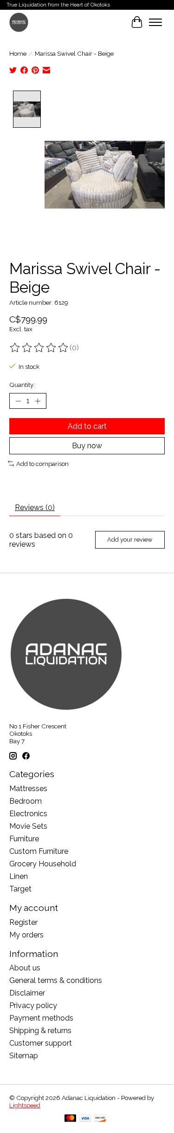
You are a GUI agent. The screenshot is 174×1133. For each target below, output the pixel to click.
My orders (26, 934)
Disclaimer (27, 993)
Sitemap (23, 1055)
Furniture (24, 838)
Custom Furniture (38, 851)
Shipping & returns (40, 1030)
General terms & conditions (55, 980)
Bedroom (25, 801)
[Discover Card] (100, 1118)
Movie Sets (28, 826)
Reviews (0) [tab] (35, 507)
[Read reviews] (39, 348)
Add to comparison (42, 463)
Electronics (28, 813)
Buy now (87, 445)
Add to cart (87, 426)
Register (23, 922)
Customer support (40, 1043)
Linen (18, 876)
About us (24, 967)
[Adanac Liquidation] (18, 22)
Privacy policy (33, 1005)
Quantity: (22, 384)
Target (20, 888)
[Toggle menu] (155, 22)
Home (17, 53)
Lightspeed (24, 1105)
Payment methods (41, 1018)
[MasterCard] (70, 1118)
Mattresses (28, 788)
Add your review (129, 539)
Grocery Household (42, 863)
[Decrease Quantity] (18, 401)
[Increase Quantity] (38, 401)
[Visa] (85, 1118)
